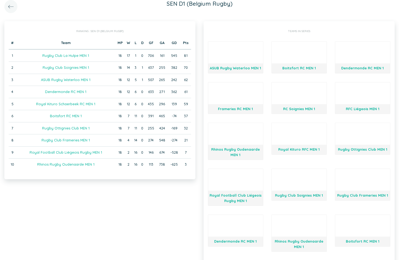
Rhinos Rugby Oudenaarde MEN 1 (65, 164)
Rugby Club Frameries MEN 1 (66, 140)
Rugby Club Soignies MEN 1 (66, 67)
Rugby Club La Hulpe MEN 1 (65, 55)
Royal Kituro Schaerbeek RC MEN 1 (65, 104)
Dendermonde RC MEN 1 (65, 91)
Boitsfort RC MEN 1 (66, 116)
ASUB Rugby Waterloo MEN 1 (65, 80)
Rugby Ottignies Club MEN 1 (66, 128)
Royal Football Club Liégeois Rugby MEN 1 (66, 152)
